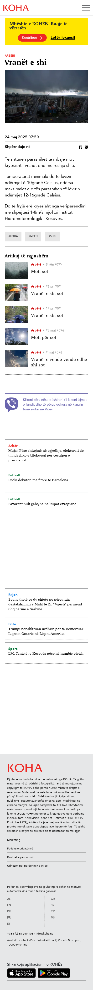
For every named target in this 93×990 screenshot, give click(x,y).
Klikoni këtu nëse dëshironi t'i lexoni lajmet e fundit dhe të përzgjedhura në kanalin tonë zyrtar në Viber (55, 404)
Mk (53, 917)
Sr (52, 905)
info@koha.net (45, 933)
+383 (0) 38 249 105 (20, 933)
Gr (53, 899)
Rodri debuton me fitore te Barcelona (38, 480)
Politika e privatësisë (20, 848)
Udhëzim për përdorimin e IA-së (27, 865)
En (9, 905)
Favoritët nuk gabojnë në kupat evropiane (42, 504)
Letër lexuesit (63, 38)
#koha (13, 236)
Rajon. (13, 595)
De (9, 911)
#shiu (52, 236)
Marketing (13, 840)
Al (8, 899)
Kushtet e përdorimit (20, 857)
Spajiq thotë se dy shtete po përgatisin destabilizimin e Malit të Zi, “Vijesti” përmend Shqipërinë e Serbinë (45, 604)
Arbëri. (14, 446)
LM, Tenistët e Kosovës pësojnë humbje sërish (45, 653)
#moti (33, 236)
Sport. (13, 649)
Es (8, 924)
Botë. (12, 624)
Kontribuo (30, 38)
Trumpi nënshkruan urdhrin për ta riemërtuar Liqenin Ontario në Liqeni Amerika (45, 631)
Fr (9, 917)
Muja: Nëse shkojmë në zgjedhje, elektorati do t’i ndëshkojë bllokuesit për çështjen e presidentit (46, 455)
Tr (53, 911)
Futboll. (14, 475)
